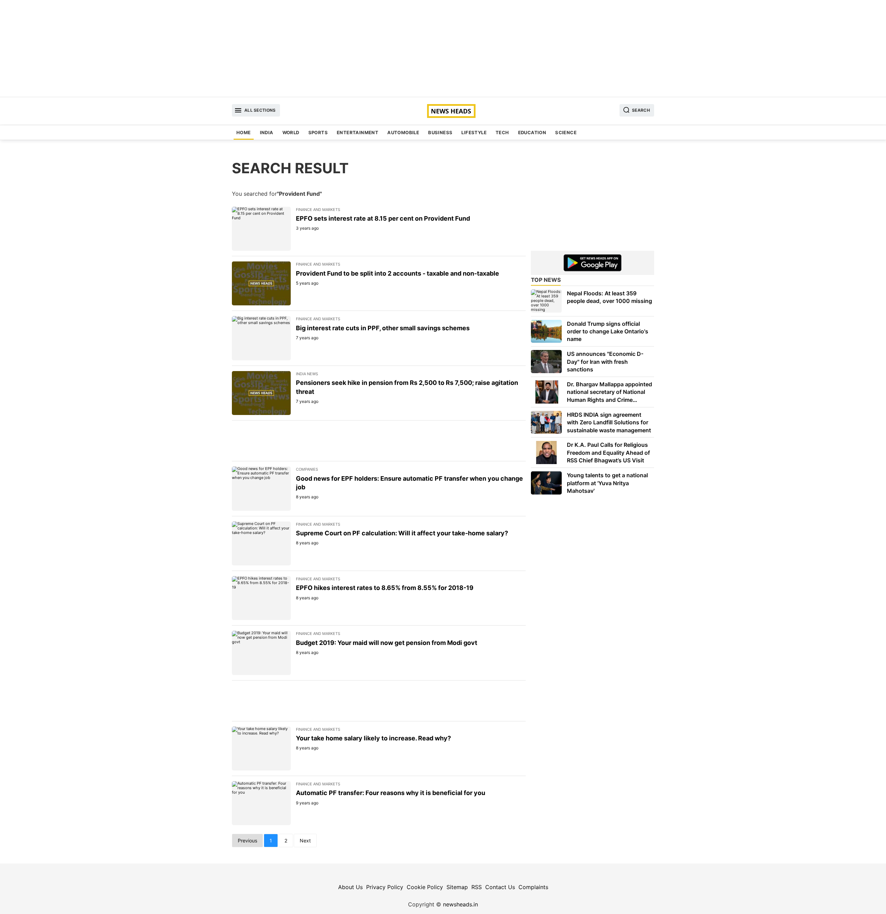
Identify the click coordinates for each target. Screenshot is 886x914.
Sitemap (457, 887)
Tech (502, 132)
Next (305, 840)
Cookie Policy (425, 887)
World (290, 132)
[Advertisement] (443, 48)
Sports (318, 132)
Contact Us (500, 887)
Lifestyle (474, 132)
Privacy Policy (384, 887)
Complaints (533, 887)
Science (566, 132)
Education (532, 132)
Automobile (403, 132)
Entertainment (357, 132)
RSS (476, 887)
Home (243, 132)
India (266, 132)
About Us (350, 887)
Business (440, 132)
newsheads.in (460, 904)
